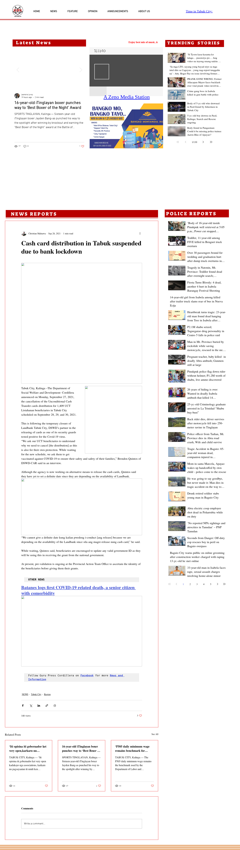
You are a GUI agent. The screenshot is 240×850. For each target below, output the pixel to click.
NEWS (25, 694)
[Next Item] (80, 69)
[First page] (178, 142)
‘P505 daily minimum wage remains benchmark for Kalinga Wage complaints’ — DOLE (133, 748)
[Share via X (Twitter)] (30, 705)
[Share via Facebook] (22, 705)
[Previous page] (186, 142)
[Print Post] (54, 705)
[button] (126, 125)
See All (155, 734)
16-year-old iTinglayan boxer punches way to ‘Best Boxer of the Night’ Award (81, 748)
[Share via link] (46, 705)
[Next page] (203, 142)
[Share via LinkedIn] (38, 705)
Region (47, 694)
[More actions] (140, 233)
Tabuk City (36, 694)
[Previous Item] (17, 69)
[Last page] (211, 142)
